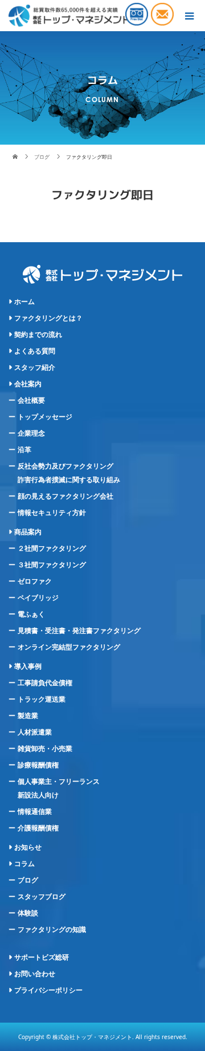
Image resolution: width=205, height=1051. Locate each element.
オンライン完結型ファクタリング (69, 647)
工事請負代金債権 (45, 683)
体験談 (28, 913)
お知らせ (28, 847)
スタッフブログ (41, 897)
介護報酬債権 (38, 828)
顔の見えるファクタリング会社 (65, 496)
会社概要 (31, 400)
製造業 (28, 716)
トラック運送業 (41, 699)
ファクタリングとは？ (48, 318)
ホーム (24, 302)
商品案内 (28, 532)
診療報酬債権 (38, 765)
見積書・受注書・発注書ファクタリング (79, 631)
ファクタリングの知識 (52, 930)
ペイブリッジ (38, 598)
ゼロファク (35, 581)
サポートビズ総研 (41, 957)
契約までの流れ (38, 335)
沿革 (24, 450)
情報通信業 (35, 812)
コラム (24, 864)
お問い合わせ (34, 974)
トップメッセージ (45, 417)
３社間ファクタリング (52, 565)
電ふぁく (31, 614)
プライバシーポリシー (48, 990)
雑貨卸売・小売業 (45, 749)
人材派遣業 (35, 732)
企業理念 (31, 433)
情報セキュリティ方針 (52, 513)
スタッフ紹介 (34, 368)
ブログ (28, 880)
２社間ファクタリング (52, 548)
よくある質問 (34, 351)
